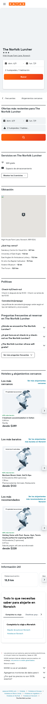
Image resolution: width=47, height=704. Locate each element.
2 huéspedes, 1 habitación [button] (17, 70)
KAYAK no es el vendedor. (15, 668)
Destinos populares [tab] (34, 614)
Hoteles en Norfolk (13, 696)
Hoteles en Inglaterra (32, 693)
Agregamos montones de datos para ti (21, 672)
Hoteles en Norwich (15, 633)
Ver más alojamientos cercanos (36, 382)
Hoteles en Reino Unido (12, 693)
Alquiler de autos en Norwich (18, 630)
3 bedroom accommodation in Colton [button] (18, 418)
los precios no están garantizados (22, 660)
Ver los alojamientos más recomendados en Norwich (36, 499)
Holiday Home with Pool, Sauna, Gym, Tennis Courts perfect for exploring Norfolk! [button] (21, 536)
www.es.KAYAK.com (9, 691)
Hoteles (22, 691)
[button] (4, 4)
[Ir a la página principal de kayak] (17, 4)
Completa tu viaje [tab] (13, 614)
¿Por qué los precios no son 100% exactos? (19, 677)
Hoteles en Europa (35, 691)
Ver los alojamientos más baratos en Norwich (35, 440)
